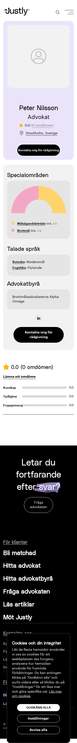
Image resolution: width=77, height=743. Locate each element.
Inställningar (38, 718)
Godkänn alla (38, 707)
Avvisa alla (38, 730)
